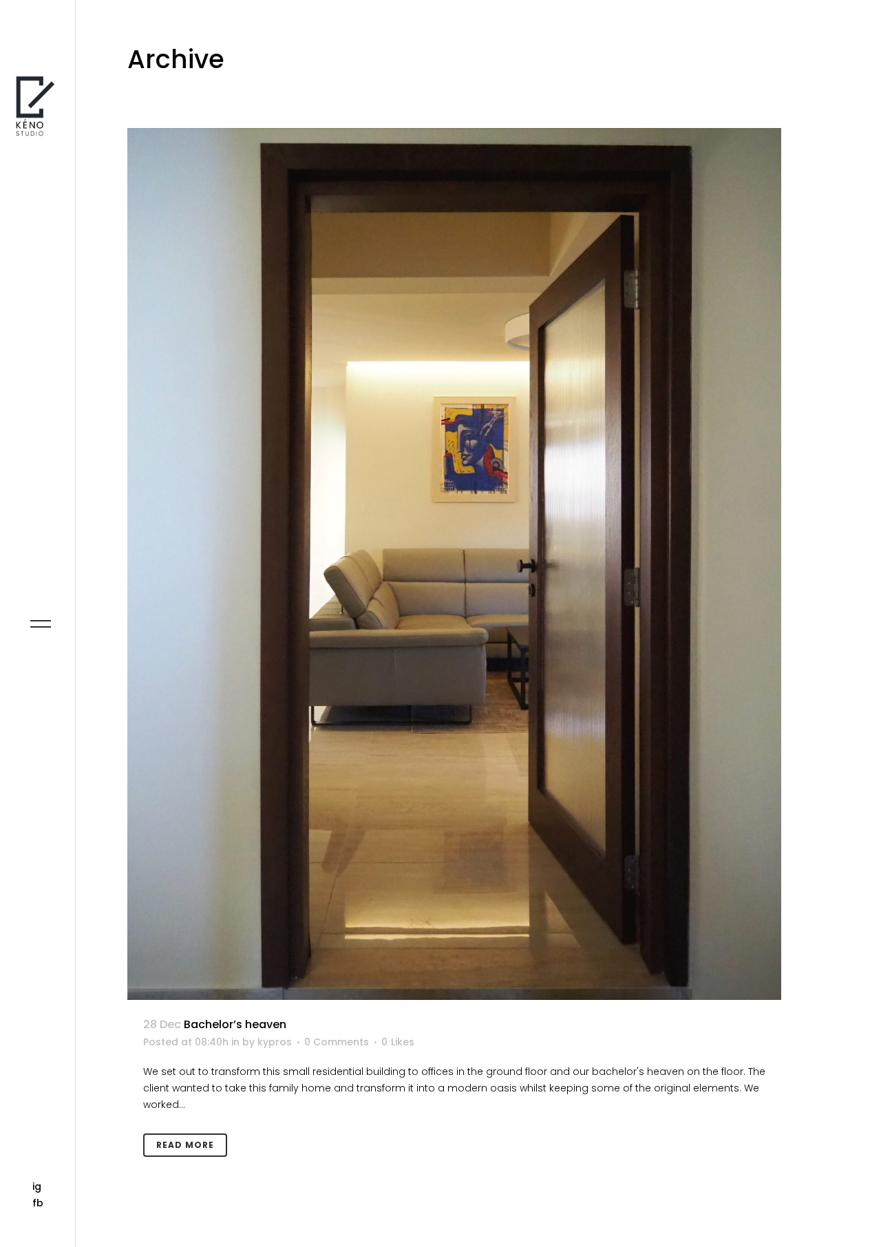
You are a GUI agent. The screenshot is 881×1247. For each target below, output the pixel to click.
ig (36, 1186)
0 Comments (336, 1042)
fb (37, 1203)
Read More (185, 1145)
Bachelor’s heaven (235, 1024)
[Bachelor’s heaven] (454, 564)
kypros (274, 1042)
